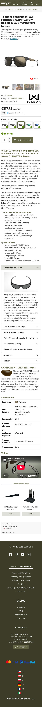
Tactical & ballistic (16, 98)
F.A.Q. (21, 611)
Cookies (21, 584)
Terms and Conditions (21, 573)
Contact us (22, 647)
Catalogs (21, 607)
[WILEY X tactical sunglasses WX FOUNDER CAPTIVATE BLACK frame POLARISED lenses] (12, 124)
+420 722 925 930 (22, 546)
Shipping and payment (21, 577)
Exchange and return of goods (21, 588)
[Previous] (4, 61)
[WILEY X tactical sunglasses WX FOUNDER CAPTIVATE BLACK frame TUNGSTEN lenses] (21, 125)
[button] (24, 3)
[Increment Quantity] (9, 138)
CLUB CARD (21, 591)
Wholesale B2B (21, 614)
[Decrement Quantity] (9, 141)
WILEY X (10, 95)
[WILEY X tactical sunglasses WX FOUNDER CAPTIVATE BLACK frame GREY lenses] (4, 124)
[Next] (37, 61)
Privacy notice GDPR (21, 580)
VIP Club (21, 618)
